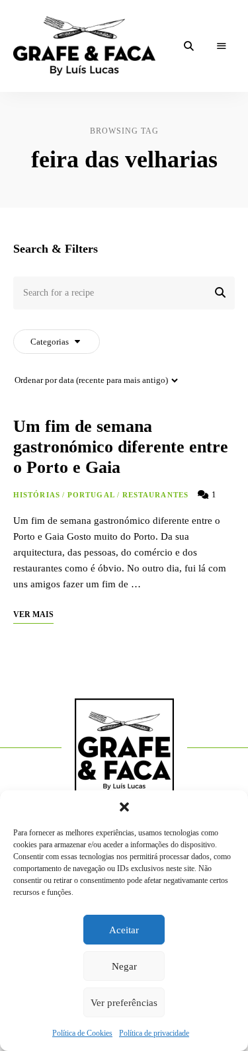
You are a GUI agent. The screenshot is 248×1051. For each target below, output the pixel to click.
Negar (124, 966)
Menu (221, 46)
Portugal (91, 495)
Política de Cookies (82, 1033)
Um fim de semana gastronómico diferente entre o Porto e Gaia (120, 447)
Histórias (36, 495)
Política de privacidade (154, 1033)
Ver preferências (124, 1002)
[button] (124, 807)
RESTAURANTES (155, 495)
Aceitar (124, 930)
